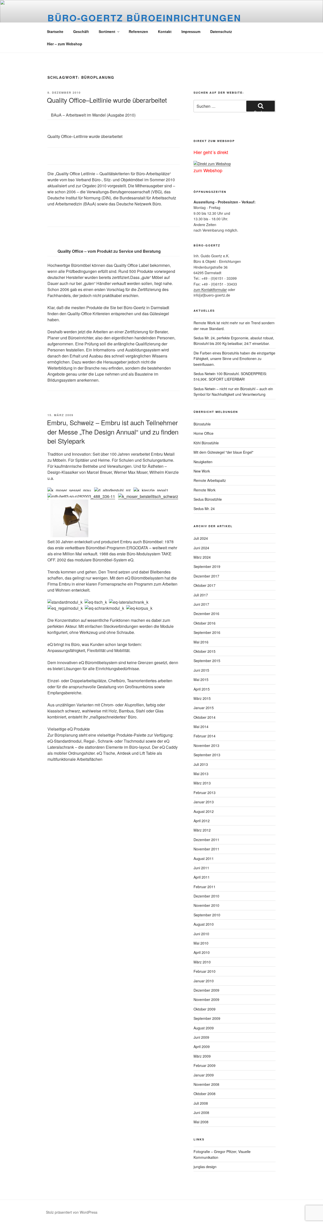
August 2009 (204, 1027)
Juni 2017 (201, 604)
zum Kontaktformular (210, 289)
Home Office (203, 433)
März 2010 (202, 961)
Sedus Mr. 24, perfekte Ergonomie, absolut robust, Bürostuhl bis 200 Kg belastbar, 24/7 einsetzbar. (234, 340)
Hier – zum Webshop (64, 43)
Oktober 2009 (205, 1009)
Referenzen (138, 31)
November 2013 (206, 745)
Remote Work (205, 489)
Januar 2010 (204, 980)
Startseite (55, 31)
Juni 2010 (201, 933)
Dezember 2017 (206, 576)
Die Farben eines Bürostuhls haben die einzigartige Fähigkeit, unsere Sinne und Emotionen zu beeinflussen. (234, 358)
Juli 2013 (201, 764)
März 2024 (202, 557)
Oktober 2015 (205, 651)
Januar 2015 (204, 707)
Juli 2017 (201, 594)
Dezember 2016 (206, 613)
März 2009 (202, 1056)
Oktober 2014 (205, 717)
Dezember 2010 (206, 895)
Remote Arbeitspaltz (210, 480)
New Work (202, 471)
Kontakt (165, 31)
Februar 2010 (205, 971)
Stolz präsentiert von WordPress (71, 1212)
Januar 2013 (204, 801)
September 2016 (207, 632)
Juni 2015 (201, 670)
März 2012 (202, 830)
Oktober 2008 (205, 1093)
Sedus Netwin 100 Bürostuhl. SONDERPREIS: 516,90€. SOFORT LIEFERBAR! (230, 376)
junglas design (205, 1166)
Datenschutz (221, 31)
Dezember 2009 (206, 990)
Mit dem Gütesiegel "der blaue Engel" (223, 452)
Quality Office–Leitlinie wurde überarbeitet (107, 99)
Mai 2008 (201, 1121)
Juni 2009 (201, 1037)
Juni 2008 (201, 1112)
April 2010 (202, 952)
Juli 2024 (201, 538)
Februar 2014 (205, 735)
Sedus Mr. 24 (204, 508)
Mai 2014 (201, 726)
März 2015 (202, 698)
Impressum (190, 31)
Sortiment (107, 31)
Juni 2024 (201, 547)
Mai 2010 (201, 943)
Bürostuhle (202, 423)
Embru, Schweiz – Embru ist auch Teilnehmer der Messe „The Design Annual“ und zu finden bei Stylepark (112, 431)
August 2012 (204, 811)
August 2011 (204, 858)
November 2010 (206, 905)
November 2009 (206, 999)
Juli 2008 (201, 1103)
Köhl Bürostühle (206, 442)
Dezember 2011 (206, 839)
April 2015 (202, 689)
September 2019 (207, 566)
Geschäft (81, 31)
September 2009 (207, 1018)
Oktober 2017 (205, 585)
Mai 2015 (201, 679)
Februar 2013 (205, 792)
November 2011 (206, 848)
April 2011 (202, 877)
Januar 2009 (204, 1074)
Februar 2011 (205, 886)
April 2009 (202, 1046)
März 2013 (202, 782)
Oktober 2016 (205, 623)
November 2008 (206, 1084)
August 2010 (204, 924)
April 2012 (202, 820)
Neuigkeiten (203, 461)
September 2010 (207, 914)
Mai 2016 (201, 641)
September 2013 (207, 754)
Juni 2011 (201, 867)
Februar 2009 (205, 1065)
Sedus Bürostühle (208, 499)
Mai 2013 (201, 773)
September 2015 (207, 660)
